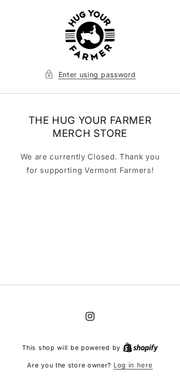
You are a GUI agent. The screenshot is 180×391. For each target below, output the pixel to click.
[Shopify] (140, 347)
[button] (90, 74)
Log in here (133, 365)
